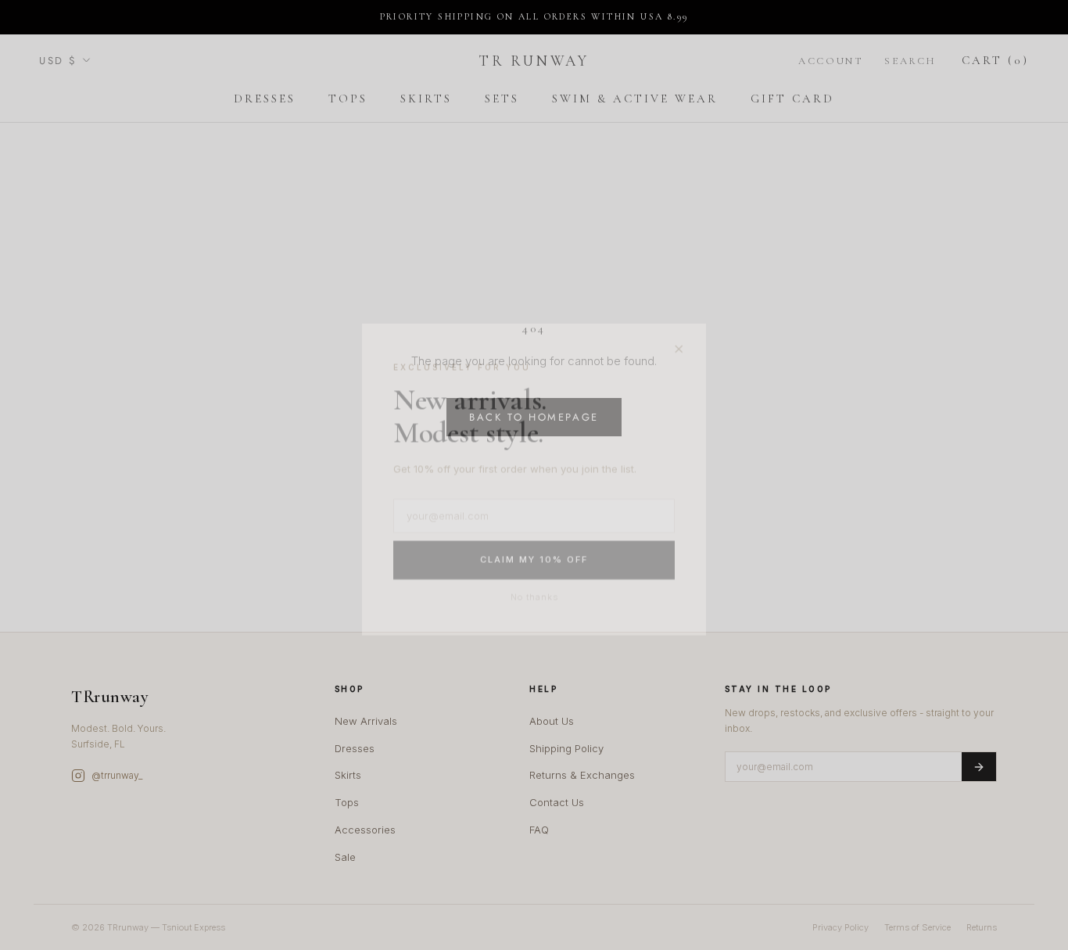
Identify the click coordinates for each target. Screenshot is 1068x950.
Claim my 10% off (534, 555)
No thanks (534, 592)
